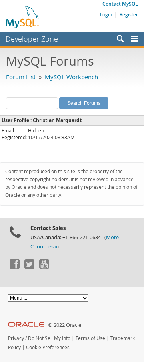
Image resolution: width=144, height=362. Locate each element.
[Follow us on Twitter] (29, 267)
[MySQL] (23, 17)
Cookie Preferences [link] (48, 347)
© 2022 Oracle (64, 325)
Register (129, 14)
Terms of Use (90, 338)
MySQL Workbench (71, 77)
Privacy (16, 338)
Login (106, 14)
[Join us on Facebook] (14, 267)
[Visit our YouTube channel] (44, 267)
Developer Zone (32, 39)
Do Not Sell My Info (49, 338)
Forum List (21, 77)
